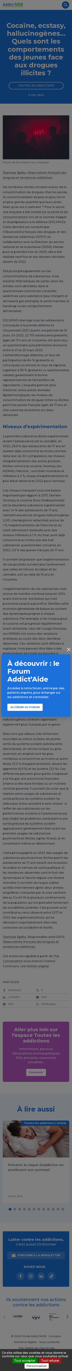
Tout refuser (50, 1360)
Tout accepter (24, 1360)
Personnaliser (36, 1366)
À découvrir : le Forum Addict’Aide (33, 671)
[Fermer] (69, 650)
